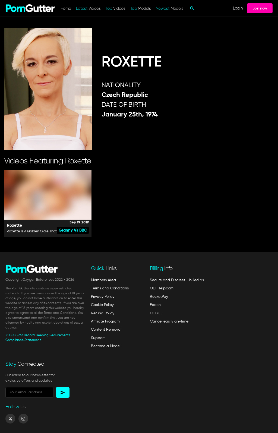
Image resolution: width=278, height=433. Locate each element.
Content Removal (106, 329)
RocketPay (159, 297)
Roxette (14, 225)
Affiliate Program (105, 321)
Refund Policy (102, 313)
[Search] (191, 8)
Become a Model (106, 346)
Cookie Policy (102, 305)
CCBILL (156, 313)
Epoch (155, 305)
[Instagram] (23, 418)
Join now (259, 8)
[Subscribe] (63, 392)
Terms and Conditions (110, 288)
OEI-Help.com (161, 288)
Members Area (103, 280)
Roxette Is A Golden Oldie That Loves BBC (41, 231)
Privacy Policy (102, 297)
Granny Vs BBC (73, 230)
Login (237, 8)
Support (98, 338)
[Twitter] (10, 418)
